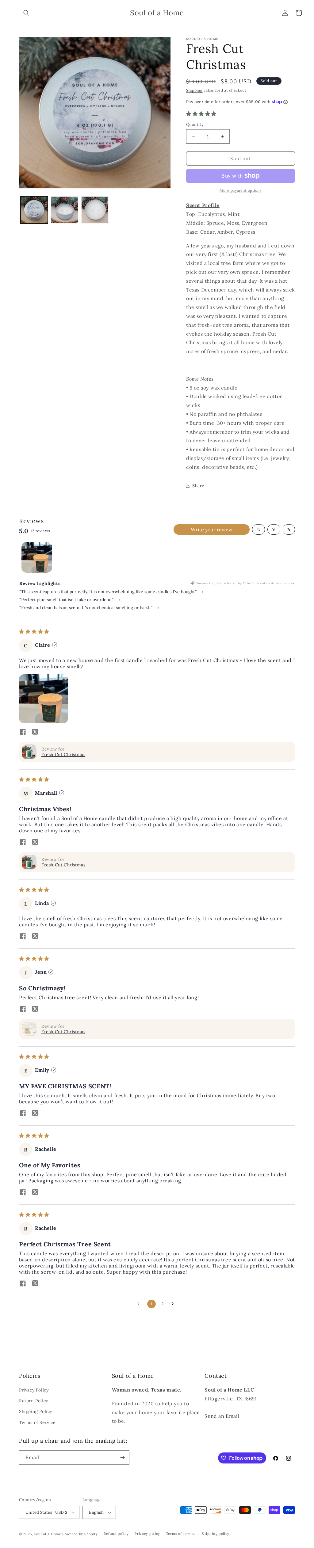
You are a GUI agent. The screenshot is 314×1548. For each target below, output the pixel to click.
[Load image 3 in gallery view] (95, 210)
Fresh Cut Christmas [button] (63, 754)
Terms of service (181, 1533)
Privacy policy (147, 1533)
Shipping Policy (35, 1411)
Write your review (211, 529)
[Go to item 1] (36, 557)
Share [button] (198, 485)
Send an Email (222, 1416)
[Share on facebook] (22, 732)
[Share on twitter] (35, 732)
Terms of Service (37, 1422)
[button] (26, 13)
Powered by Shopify (80, 1534)
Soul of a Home (47, 1534)
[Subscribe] (122, 1457)
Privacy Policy (33, 1390)
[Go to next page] (174, 1304)
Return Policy (33, 1400)
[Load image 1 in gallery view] (34, 210)
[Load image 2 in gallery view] (64, 210)
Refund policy (116, 1533)
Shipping (194, 90)
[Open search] (258, 529)
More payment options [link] (241, 190)
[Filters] (273, 529)
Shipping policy (216, 1533)
